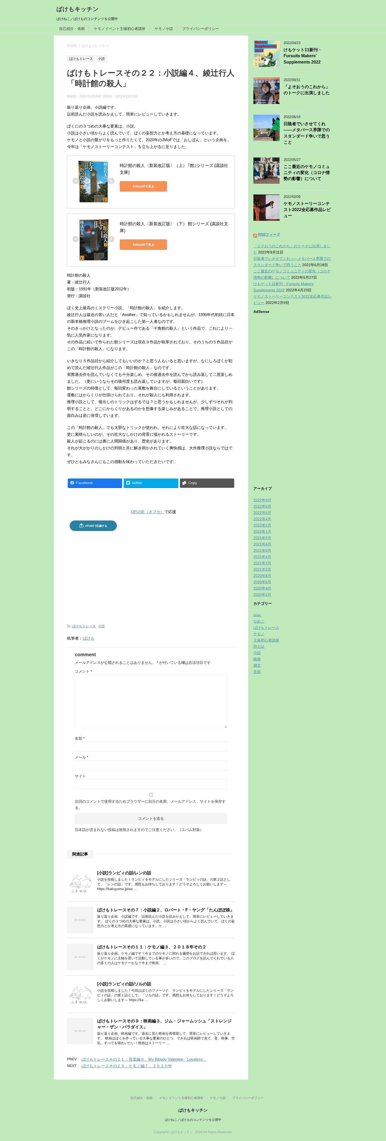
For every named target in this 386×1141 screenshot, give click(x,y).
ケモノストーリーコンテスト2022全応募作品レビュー (307, 209)
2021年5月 (262, 550)
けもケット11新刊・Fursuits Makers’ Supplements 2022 (303, 56)
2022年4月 (262, 519)
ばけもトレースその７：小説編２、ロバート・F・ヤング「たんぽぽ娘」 (165, 910)
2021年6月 (262, 544)
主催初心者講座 (266, 640)
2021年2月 (262, 569)
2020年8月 (262, 576)
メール (81, 757)
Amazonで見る (143, 186)
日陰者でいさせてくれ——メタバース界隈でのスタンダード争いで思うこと (307, 133)
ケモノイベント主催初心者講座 (119, 29)
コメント (83, 671)
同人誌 (258, 646)
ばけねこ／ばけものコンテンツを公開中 (193, 1120)
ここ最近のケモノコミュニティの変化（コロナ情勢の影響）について (307, 172)
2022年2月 (262, 525)
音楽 (257, 672)
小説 (101, 626)
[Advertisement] (151, 573)
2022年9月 (262, 500)
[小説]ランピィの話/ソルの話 (124, 984)
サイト (80, 776)
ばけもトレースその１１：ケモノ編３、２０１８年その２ (151, 947)
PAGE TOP (372, 1102)
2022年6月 (262, 506)
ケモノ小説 (164, 29)
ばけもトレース (84, 626)
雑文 (257, 665)
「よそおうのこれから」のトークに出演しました (307, 90)
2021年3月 (262, 563)
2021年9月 (262, 538)
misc (257, 615)
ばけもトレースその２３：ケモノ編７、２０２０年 (126, 1066)
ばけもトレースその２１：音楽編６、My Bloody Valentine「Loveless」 (144, 1059)
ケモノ (258, 634)
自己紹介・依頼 (72, 29)
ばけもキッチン (77, 9)
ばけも (89, 638)
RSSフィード (269, 234)
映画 (257, 659)
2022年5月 (262, 513)
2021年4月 (262, 557)
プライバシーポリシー (200, 29)
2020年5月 (262, 582)
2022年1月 (262, 531)
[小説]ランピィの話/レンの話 (124, 873)
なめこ (258, 621)
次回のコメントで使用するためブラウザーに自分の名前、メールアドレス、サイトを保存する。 (150, 804)
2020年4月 (262, 588)
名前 (80, 738)
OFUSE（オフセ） (147, 511)
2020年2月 (262, 594)
